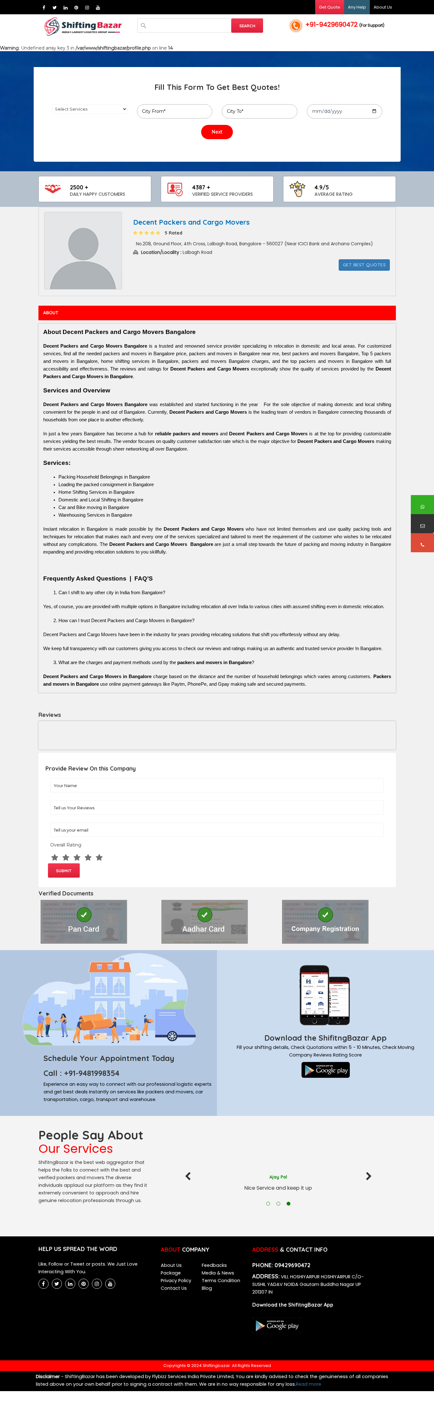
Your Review (57, 802)
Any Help (357, 7)
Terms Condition (221, 1280)
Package (171, 1273)
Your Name (57, 779)
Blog (207, 1288)
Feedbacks (214, 1265)
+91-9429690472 (344, 24)
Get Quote (329, 7)
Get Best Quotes (364, 265)
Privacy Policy (176, 1280)
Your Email (57, 824)
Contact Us (174, 1288)
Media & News (218, 1273)
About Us (383, 7)
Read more (308, 1384)
